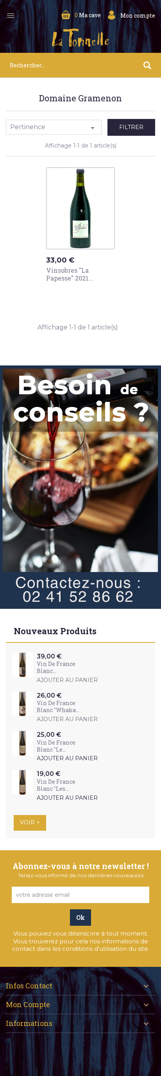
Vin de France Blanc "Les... (56, 785)
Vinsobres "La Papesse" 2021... (69, 274)
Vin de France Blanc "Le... (56, 746)
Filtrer (131, 127)
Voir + (30, 822)
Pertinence (53, 128)
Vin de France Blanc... (56, 667)
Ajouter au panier (82, 292)
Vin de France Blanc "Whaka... (58, 706)
